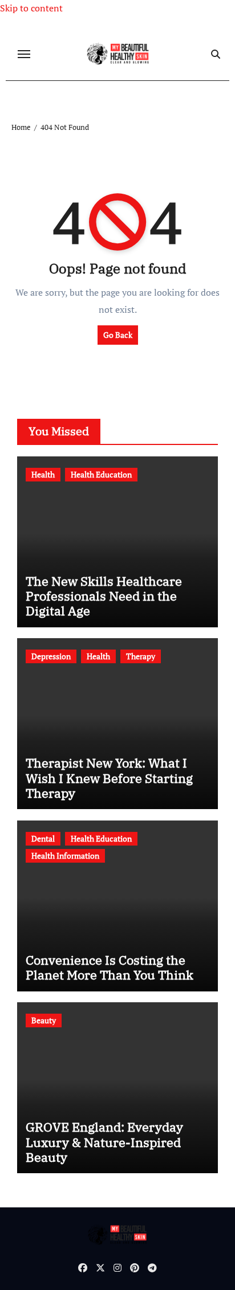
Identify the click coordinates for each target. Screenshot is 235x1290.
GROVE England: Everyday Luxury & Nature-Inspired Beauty (104, 1141)
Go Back (117, 334)
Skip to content (31, 8)
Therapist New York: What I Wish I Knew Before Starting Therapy (109, 777)
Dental (43, 838)
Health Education (101, 474)
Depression (51, 656)
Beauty (43, 1020)
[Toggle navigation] (24, 54)
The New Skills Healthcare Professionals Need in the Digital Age (104, 596)
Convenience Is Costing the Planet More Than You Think (109, 967)
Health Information (65, 855)
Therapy (140, 656)
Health (43, 474)
